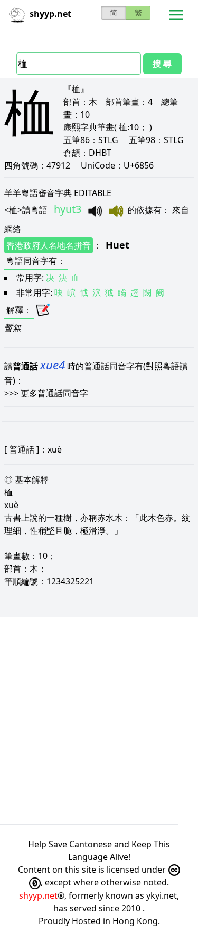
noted (155, 882)
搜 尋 (162, 63)
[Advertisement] (99, 721)
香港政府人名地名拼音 (48, 245)
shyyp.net (38, 895)
